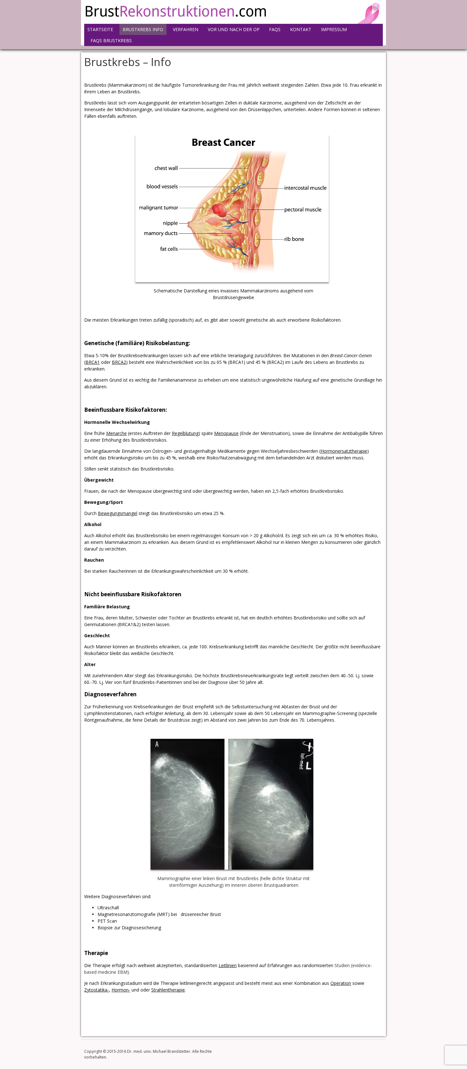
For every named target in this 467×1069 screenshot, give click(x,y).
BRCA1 (92, 362)
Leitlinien (228, 965)
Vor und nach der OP (234, 29)
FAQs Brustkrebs (111, 40)
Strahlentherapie (168, 990)
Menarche (116, 433)
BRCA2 (119, 362)
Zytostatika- (96, 990)
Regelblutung (185, 433)
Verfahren (185, 29)
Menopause (226, 433)
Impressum (334, 29)
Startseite (100, 29)
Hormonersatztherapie (344, 451)
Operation (340, 983)
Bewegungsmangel (117, 513)
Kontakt (300, 29)
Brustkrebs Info (143, 29)
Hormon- (121, 990)
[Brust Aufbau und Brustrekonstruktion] (175, 17)
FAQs (275, 29)
